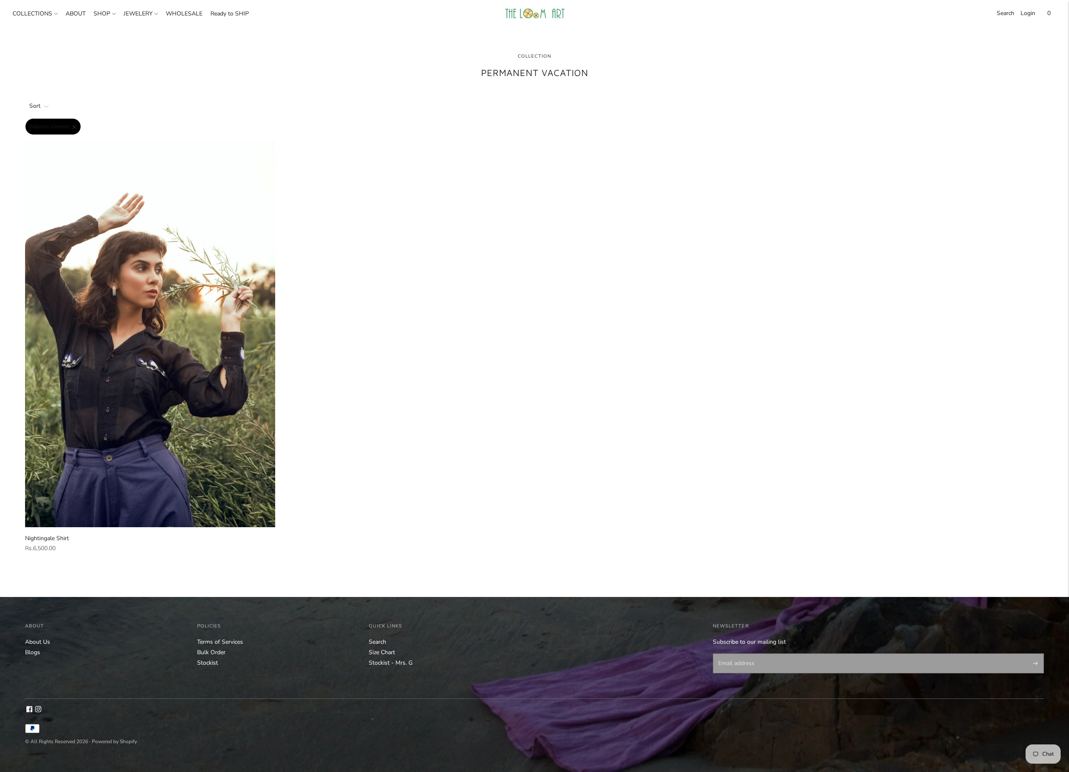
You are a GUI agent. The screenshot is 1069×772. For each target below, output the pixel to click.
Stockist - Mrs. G (391, 663)
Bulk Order (211, 652)
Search (1005, 13)
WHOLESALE (184, 14)
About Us (37, 642)
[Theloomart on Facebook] (29, 710)
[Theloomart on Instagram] (38, 710)
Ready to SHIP (229, 14)
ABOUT (76, 14)
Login (1028, 13)
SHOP (102, 14)
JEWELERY (138, 14)
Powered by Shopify (114, 741)
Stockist (207, 663)
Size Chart (382, 652)
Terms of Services (220, 642)
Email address (734, 654)
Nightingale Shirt (47, 538)
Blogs (32, 652)
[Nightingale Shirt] (150, 334)
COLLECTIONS (32, 14)
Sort (35, 106)
